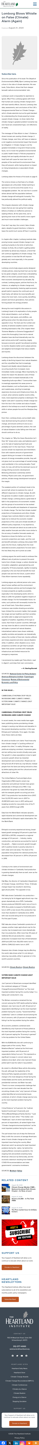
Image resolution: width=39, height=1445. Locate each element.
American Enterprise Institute (12, 677)
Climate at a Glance (19, 1389)
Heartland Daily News (19, 1368)
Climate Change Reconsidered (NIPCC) (19, 1381)
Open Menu (35, 4)
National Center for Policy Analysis (23, 674)
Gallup (19, 1171)
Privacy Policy (20, 1438)
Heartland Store (19, 1373)
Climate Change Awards (19, 1377)
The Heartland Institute (10, 4)
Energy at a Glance (19, 1397)
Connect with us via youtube (22, 1356)
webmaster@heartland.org (19, 1349)
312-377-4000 (19, 1346)
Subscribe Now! (10, 1299)
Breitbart (13, 1171)
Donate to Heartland (12, 1267)
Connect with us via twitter (17, 1356)
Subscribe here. (9, 74)
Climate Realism (16, 967)
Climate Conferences (19, 1385)
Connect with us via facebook (13, 1356)
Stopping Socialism (19, 1401)
